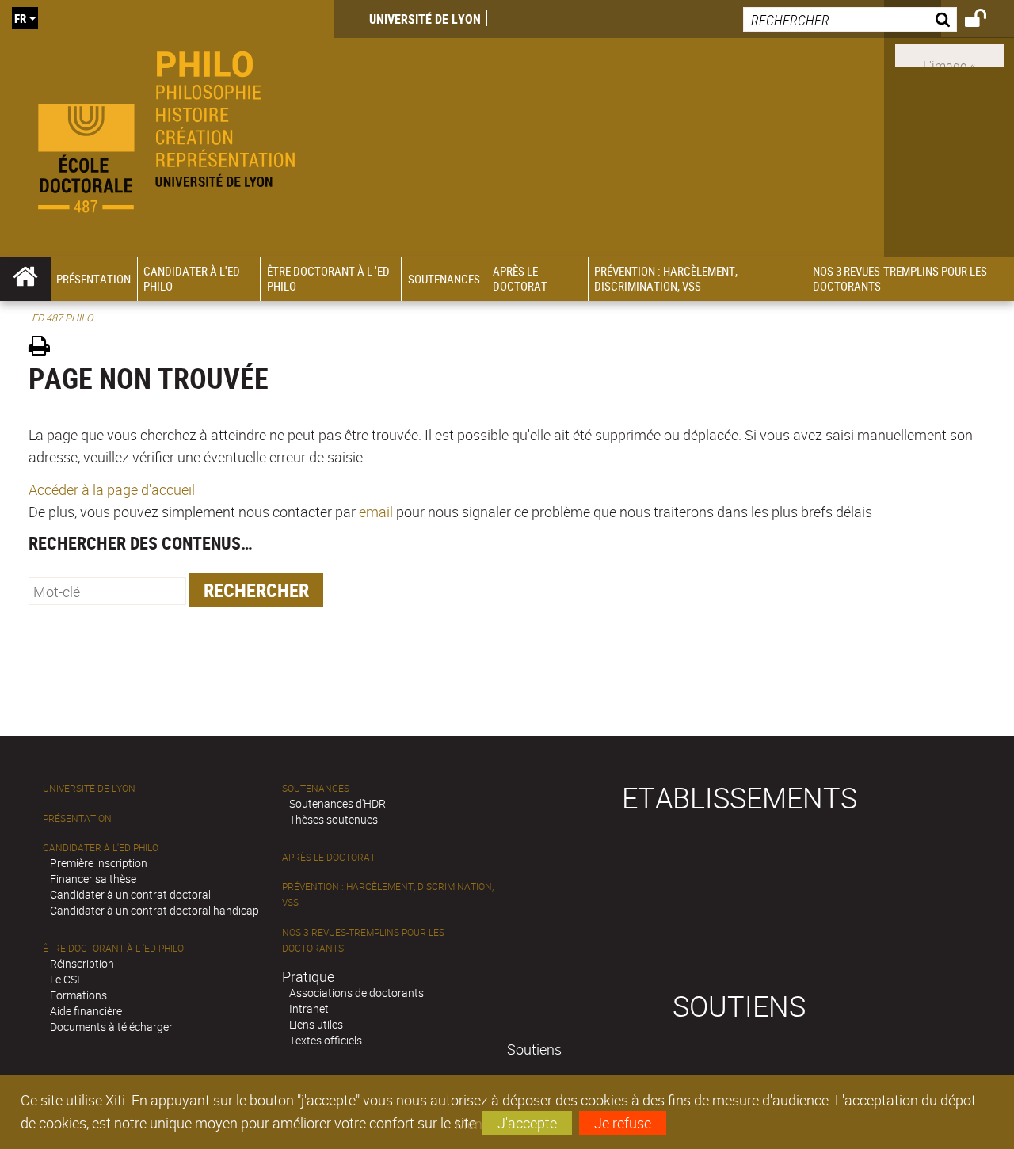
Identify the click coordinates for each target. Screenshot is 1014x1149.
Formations (78, 995)
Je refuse (622, 1122)
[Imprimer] (45, 348)
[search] (850, 19)
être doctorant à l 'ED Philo (113, 948)
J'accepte (527, 1122)
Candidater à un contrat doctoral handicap (154, 910)
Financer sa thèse (93, 878)
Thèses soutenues (333, 819)
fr (20, 18)
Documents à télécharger (111, 1026)
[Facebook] (949, 53)
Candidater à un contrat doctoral (130, 894)
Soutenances (315, 788)
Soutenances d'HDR (337, 803)
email (376, 511)
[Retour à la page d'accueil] (167, 128)
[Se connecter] (986, 20)
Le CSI (65, 979)
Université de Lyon (425, 19)
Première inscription (98, 862)
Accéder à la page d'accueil (112, 489)
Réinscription (82, 963)
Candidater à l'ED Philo (100, 847)
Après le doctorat (328, 857)
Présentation (77, 818)
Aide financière (86, 1010)
